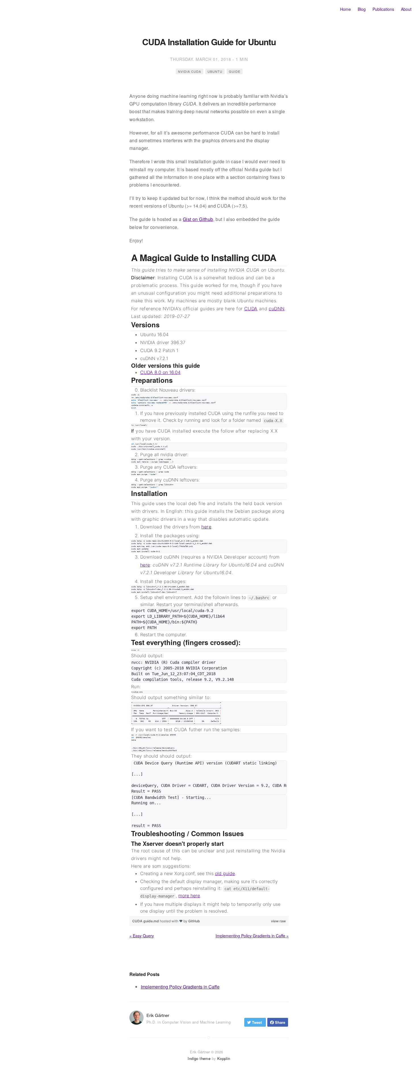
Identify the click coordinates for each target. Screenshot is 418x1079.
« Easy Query (141, 936)
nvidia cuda (189, 71)
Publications (383, 9)
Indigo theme (199, 1058)
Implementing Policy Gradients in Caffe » (252, 936)
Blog (362, 9)
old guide (225, 873)
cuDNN (276, 308)
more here (189, 895)
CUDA (251, 308)
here (206, 527)
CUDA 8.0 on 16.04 (160, 372)
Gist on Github (198, 219)
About (406, 9)
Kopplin (223, 1058)
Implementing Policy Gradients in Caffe (180, 986)
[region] (209, 583)
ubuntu (215, 71)
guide (234, 71)
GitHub (194, 921)
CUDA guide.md (146, 921)
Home (345, 9)
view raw (278, 921)
